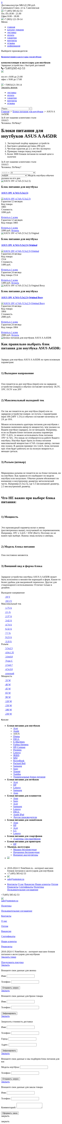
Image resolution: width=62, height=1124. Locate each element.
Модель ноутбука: (10, 1067)
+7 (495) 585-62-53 (13, 11)
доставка (11, 32)
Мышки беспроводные (25, 849)
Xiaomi (16, 771)
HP (14, 785)
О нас (21, 884)
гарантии (12, 38)
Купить (15, 230)
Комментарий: (8, 1107)
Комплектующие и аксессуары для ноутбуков (21, 57)
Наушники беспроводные (26, 852)
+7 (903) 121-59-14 (13, 19)
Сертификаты (26, 887)
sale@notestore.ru (15, 879)
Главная (5, 111)
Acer (15, 728)
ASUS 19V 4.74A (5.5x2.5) (14, 193)
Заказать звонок (9, 87)
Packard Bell (19, 763)
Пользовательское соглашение (22, 889)
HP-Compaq (19, 747)
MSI (15, 758)
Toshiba (17, 774)
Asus (15, 793)
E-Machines (19, 742)
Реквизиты (12, 887)
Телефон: (6, 982)
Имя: (3, 976)
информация (13, 46)
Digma (16, 736)
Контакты (12, 884)
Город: (4, 1039)
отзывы (11, 43)
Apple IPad (18, 814)
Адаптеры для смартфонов (27, 839)
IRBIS (16, 755)
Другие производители (25, 817)
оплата (10, 35)
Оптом (54, 884)
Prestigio (17, 750)
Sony (15, 768)
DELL (16, 739)
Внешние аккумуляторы (25, 855)
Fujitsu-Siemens (20, 744)
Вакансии (29, 884)
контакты (12, 40)
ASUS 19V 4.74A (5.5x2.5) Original (19, 245)
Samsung (17, 766)
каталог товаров (15, 29)
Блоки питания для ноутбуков (28, 111)
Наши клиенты (43, 884)
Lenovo (17, 752)
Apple (16, 731)
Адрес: (4, 1044)
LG (15, 830)
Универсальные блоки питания (29, 777)
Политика (39, 887)
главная (11, 27)
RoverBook (18, 760)
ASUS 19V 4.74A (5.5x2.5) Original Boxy (22, 297)
